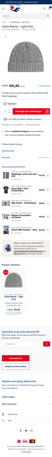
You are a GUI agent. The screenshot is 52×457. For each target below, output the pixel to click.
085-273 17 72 (19, 254)
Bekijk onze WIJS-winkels (15, 366)
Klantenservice (15, 358)
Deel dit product (32, 125)
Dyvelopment (26, 452)
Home (4, 22)
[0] (49, 8)
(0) (34, 29)
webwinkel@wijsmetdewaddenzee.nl (29, 251)
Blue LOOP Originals (11, 29)
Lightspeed (21, 449)
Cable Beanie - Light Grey (19, 22)
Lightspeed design (35, 449)
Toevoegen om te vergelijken (12, 125)
